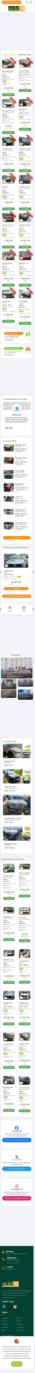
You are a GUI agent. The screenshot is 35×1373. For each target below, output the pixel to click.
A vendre (5, 1318)
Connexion (20, 1330)
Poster (19, 1321)
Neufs (18, 1318)
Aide (3, 1330)
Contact (5, 1324)
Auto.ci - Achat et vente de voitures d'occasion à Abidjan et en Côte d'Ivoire (16, 9)
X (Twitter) (20, 1327)
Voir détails (8, 95)
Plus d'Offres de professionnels (16, 596)
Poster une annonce (12, 2)
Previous (1, 572)
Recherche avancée (25, 55)
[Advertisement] (17, 31)
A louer (4, 1321)
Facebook (5, 1327)
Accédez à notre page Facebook (17, 1140)
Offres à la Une (9, 55)
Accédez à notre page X (17, 1169)
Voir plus (16, 538)
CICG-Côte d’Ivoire (8, 677)
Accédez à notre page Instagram (17, 1198)
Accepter (16, 1364)
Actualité (20, 1324)
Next (32, 572)
